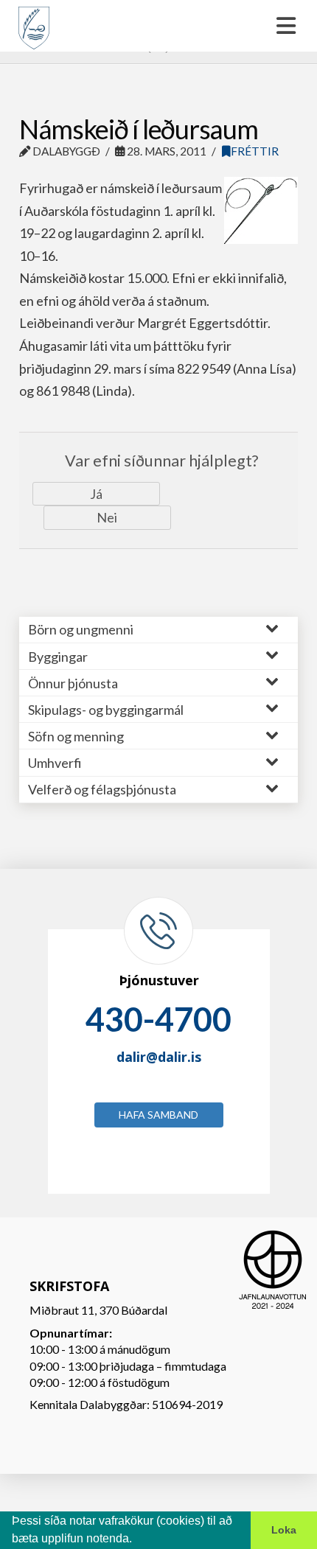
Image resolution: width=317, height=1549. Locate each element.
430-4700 (158, 1019)
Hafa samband (158, 1114)
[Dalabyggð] (33, 21)
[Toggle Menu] (158, 26)
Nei (107, 517)
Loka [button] (283, 1530)
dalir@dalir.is (158, 1057)
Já (96, 494)
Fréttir (255, 151)
